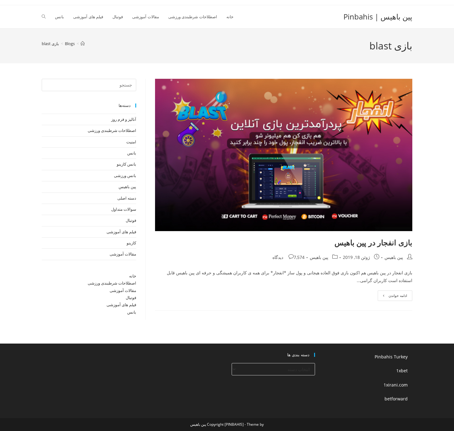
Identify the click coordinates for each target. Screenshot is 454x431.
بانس (131, 153)
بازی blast (50, 43)
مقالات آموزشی (123, 254)
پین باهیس (394, 257)
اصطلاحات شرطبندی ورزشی (112, 130)
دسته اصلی (126, 198)
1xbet (402, 371)
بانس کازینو (126, 164)
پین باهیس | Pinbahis (377, 16)
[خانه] (83, 43)
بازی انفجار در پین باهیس (373, 242)
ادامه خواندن (392, 297)
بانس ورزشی (125, 175)
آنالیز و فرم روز (123, 119)
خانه (132, 276)
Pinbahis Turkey (391, 357)
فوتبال (131, 220)
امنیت (131, 142)
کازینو (131, 243)
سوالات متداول (123, 209)
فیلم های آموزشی (121, 232)
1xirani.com (396, 385)
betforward (396, 399)
